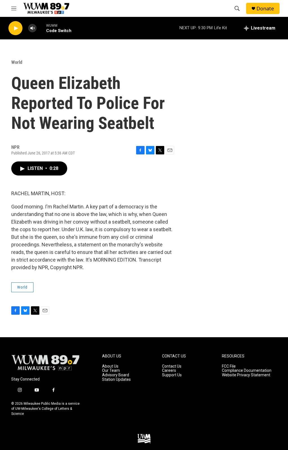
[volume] (32, 28)
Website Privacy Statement (246, 375)
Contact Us (171, 366)
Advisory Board (115, 375)
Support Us (172, 375)
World (16, 62)
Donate (265, 9)
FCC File (229, 366)
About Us (110, 366)
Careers (169, 370)
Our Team (111, 370)
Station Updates (116, 379)
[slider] (41, 28)
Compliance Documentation (246, 370)
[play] (15, 28)
